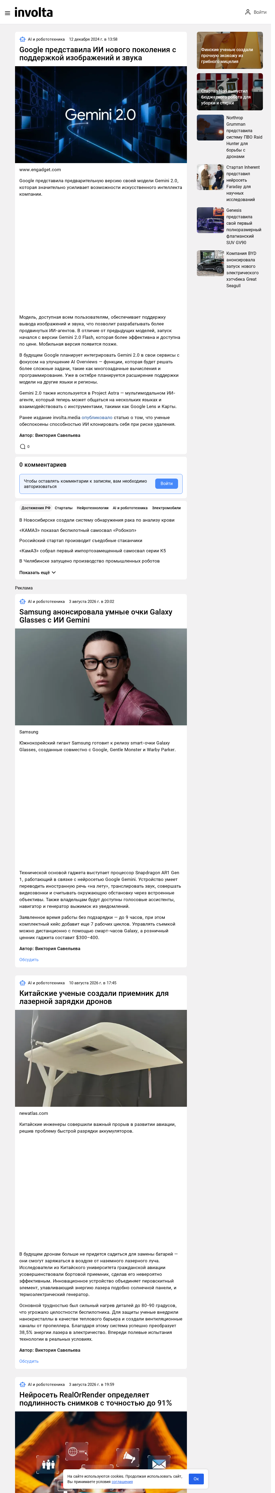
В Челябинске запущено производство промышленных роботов (89, 561)
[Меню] (7, 13)
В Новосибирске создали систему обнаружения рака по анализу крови (97, 520)
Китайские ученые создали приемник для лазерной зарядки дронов (94, 997)
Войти (167, 483)
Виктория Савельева (57, 435)
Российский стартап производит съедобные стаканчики (80, 540)
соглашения (122, 1482)
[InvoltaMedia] (34, 12)
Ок (196, 1478)
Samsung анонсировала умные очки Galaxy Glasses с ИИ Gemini (95, 615)
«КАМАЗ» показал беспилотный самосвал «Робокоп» (77, 530)
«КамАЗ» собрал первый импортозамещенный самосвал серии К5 (92, 550)
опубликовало (97, 417)
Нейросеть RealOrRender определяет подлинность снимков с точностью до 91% (95, 1398)
